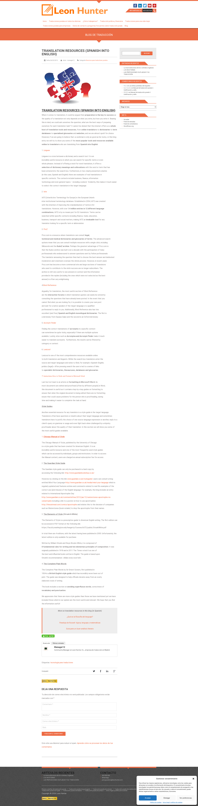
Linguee (47, 150)
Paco (125, 86)
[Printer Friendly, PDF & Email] (48, 637)
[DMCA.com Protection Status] (49, 683)
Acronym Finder (50, 323)
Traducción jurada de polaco (94, 790)
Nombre (46, 715)
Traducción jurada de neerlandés (125, 789)
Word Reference (49, 285)
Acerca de (46, 643)
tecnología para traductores (61, 662)
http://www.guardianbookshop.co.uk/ (79, 473)
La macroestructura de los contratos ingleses (139, 68)
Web (44, 727)
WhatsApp (105, 777)
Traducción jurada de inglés (51, 790)
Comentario (48, 704)
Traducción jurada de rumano (102, 789)
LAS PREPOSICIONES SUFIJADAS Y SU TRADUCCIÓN (61, 780)
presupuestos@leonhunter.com (112, 780)
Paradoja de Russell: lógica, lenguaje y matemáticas (79, 623)
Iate (45, 192)
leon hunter (127, 88)
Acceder (126, 119)
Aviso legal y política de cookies (172, 802)
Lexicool (47, 349)
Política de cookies (156, 802)
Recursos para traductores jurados (97, 60)
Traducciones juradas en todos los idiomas (65, 21)
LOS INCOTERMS (129, 70)
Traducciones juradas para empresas (56, 26)
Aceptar (148, 798)
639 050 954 (147, 10)
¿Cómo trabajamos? (90, 21)
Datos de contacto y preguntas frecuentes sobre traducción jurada (97, 26)
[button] (193, 779)
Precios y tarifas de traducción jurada (54, 789)
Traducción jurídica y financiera (111, 21)
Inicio (45, 21)
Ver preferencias (186, 798)
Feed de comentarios (131, 124)
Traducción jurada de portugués (79, 789)
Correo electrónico (51, 721)
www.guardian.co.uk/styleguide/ (80, 479)
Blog (126, 26)
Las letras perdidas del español (139, 86)
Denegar (167, 798)
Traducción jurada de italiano (72, 790)
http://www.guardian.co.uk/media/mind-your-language (87, 482)
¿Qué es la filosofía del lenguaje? (80, 617)
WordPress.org (129, 126)
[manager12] (47, 648)
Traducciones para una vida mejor (137, 21)
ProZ (46, 229)
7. (63, 376)
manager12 (59, 647)
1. (53, 437)
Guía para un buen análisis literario (80, 629)
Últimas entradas (58, 643)
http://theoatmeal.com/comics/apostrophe (59, 504)
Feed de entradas (129, 122)
